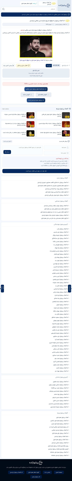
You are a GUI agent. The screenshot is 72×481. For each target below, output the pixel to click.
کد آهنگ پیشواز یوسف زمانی (60, 292)
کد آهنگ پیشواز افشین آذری (60, 361)
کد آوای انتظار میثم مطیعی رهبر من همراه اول (56, 209)
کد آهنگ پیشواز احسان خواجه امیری (58, 343)
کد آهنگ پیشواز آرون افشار (61, 254)
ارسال (8, 152)
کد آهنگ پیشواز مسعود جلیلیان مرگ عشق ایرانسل (55, 215)
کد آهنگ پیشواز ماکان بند (61, 314)
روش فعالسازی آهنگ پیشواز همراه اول (58, 446)
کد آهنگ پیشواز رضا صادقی (61, 298)
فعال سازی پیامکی (22, 65)
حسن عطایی (57, 14)
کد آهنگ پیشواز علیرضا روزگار (60, 235)
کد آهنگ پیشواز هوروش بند (60, 245)
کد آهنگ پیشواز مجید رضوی (60, 365)
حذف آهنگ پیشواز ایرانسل (61, 436)
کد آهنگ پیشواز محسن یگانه (60, 241)
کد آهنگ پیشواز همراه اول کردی (60, 424)
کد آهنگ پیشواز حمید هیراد (61, 308)
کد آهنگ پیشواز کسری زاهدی (60, 279)
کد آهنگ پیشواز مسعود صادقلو (60, 317)
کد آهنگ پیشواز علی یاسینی (61, 232)
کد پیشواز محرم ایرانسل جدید (36, 100)
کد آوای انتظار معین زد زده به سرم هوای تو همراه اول (54, 212)
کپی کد (49, 65)
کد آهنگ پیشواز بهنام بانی (61, 257)
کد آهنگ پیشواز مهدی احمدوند (60, 324)
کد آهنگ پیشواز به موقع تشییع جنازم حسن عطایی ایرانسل (47, 21)
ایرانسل (22, 30)
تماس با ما (47, 472)
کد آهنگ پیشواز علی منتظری (60, 336)
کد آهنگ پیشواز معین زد (61, 286)
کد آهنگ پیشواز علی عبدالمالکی (60, 238)
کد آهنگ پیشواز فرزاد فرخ (61, 295)
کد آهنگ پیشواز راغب (62, 229)
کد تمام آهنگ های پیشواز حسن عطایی (36, 89)
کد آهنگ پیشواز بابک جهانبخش (60, 346)
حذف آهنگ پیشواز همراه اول (60, 439)
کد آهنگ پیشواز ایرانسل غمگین (60, 430)
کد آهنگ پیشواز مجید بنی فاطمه (59, 388)
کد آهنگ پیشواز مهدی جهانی (60, 320)
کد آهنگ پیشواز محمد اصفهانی (60, 327)
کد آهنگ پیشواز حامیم (62, 368)
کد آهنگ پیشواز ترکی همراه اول (60, 433)
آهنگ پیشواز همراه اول (62, 417)
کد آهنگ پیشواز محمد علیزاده (60, 282)
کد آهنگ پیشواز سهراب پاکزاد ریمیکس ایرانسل (56, 206)
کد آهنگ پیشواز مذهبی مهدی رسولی (58, 385)
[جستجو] (3, 9)
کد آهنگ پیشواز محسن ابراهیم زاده (59, 251)
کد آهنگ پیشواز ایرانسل (47, 3)
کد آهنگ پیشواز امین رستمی (60, 276)
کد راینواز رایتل (36, 477)
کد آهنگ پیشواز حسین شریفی (60, 397)
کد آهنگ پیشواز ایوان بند (61, 260)
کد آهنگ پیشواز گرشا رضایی (61, 289)
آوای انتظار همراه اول (26, 3)
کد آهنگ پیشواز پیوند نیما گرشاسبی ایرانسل (56, 189)
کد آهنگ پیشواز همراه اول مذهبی (59, 421)
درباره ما (64, 467)
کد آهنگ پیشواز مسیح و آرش (60, 270)
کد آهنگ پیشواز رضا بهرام (61, 248)
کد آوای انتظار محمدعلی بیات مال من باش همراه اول (54, 218)
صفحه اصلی (59, 472)
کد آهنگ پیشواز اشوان (62, 305)
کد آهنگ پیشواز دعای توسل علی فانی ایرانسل (56, 195)
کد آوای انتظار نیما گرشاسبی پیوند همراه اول (56, 192)
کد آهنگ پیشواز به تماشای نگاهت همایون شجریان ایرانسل (53, 182)
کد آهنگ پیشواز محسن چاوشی (60, 273)
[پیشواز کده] (64, 5)
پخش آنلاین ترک (7, 65)
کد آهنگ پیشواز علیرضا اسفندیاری (59, 407)
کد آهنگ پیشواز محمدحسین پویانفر (58, 391)
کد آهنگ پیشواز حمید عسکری (60, 355)
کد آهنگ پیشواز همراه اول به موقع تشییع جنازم (32, 60)
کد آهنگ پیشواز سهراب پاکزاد (60, 311)
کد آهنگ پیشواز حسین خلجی (60, 400)
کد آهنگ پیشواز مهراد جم (61, 371)
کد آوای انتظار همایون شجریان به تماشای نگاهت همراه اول (53, 186)
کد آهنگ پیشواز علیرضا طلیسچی (59, 333)
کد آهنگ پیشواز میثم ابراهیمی (60, 301)
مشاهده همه (5, 109)
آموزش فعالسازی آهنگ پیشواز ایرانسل (58, 449)
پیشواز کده (64, 14)
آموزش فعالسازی (42, 95)
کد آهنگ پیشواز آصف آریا (61, 339)
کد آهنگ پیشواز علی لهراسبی (60, 264)
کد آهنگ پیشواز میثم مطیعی (60, 381)
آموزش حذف (26, 95)
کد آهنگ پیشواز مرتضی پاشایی (60, 352)
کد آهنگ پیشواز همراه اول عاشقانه (59, 452)
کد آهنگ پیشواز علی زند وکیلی (60, 330)
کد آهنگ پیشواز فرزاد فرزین (61, 267)
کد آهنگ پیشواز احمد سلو (61, 358)
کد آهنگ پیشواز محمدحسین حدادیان (58, 404)
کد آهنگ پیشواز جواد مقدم (61, 394)
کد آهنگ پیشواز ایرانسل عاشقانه (59, 455)
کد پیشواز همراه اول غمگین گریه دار (58, 427)
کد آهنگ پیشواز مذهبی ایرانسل (60, 443)
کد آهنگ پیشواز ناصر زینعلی (60, 349)
